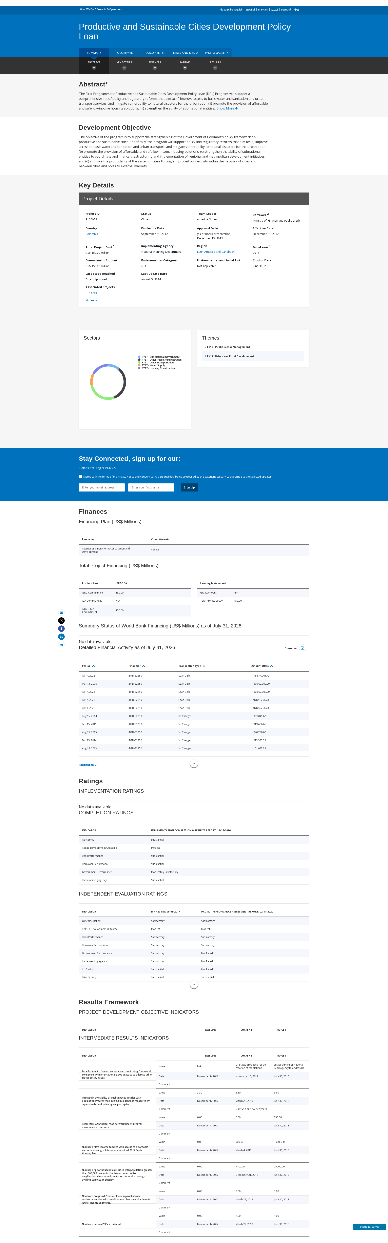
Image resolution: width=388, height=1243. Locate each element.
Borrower (261, 214)
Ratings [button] (184, 62)
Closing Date (262, 260)
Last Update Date (154, 274)
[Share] (61, 628)
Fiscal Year (262, 246)
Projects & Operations (109, 9)
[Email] (61, 612)
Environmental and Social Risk (219, 260)
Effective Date (263, 228)
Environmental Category (159, 260)
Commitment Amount (101, 260)
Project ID (92, 214)
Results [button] (215, 62)
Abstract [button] (94, 62)
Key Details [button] (124, 62)
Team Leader (206, 214)
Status (146, 214)
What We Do (87, 9)
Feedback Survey (369, 1226)
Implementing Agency (157, 246)
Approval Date (207, 228)
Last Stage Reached (100, 274)
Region (202, 246)
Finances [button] (155, 62)
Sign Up (189, 487)
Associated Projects (100, 287)
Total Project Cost (100, 246)
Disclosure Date (152, 228)
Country (91, 228)
